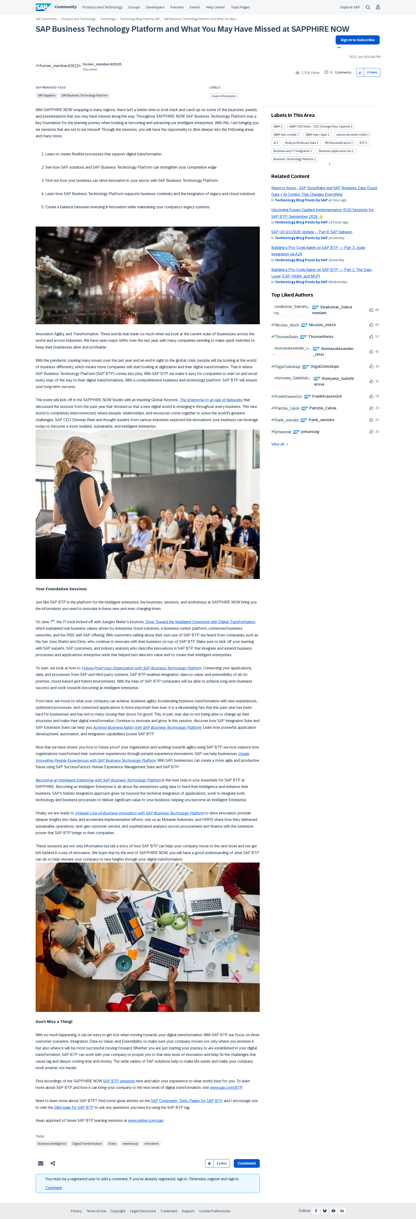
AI (274, 143)
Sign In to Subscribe (358, 40)
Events (195, 7)
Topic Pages (240, 7)
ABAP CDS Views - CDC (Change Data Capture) (319, 126)
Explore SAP (350, 7)
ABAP (276, 126)
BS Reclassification (338, 143)
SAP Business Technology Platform (85, 95)
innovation (152, 1143)
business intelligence (52, 1143)
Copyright (118, 1211)
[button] (360, 72)
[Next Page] (329, 164)
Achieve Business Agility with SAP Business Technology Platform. (147, 727)
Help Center (215, 7)
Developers (155, 7)
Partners (177, 7)
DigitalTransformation (87, 1143)
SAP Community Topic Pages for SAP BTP (186, 1101)
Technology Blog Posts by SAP (140, 19)
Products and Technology (103, 7)
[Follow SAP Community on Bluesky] (325, 1211)
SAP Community (46, 19)
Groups (134, 7)
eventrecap (130, 1143)
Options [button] (338, 48)
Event (112, 1143)
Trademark (168, 1211)
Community (65, 7)
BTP (362, 143)
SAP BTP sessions (119, 1081)
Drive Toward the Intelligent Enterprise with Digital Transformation (200, 622)
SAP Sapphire (46, 95)
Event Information (224, 96)
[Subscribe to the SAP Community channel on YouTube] (333, 1211)
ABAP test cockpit (285, 134)
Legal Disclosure (143, 1211)
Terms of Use (96, 1211)
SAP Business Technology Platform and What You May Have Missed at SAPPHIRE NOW (192, 29)
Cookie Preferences (214, 1211)
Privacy (76, 1211)
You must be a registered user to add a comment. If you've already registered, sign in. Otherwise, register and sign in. (142, 1179)
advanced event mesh (351, 134)
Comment (54, 1188)
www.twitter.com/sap (145, 1120)
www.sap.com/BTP (226, 1088)
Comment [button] (247, 1163)
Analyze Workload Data (300, 143)
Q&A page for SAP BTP (74, 1107)
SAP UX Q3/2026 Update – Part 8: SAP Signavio (311, 232)
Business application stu (335, 151)
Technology (108, 19)
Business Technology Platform (293, 159)
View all (277, 444)
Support (188, 1211)
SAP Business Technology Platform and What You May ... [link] (201, 19)
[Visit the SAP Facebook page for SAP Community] (316, 1211)
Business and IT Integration (291, 151)
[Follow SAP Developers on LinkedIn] (342, 1211)
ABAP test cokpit (316, 134)
